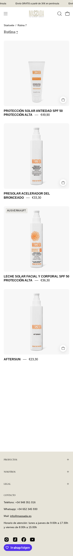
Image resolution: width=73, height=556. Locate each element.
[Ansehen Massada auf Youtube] (32, 539)
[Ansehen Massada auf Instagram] (6, 539)
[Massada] (36, 13)
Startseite (9, 25)
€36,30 (45, 280)
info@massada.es (20, 515)
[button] (59, 13)
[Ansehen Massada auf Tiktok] (15, 539)
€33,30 (36, 197)
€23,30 (33, 359)
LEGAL (7, 483)
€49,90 (45, 114)
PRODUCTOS (10, 459)
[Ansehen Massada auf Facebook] (24, 539)
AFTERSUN (12, 359)
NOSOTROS (9, 471)
